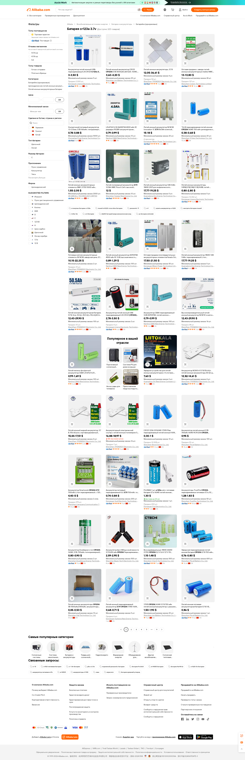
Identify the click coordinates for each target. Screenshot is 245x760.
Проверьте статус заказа (191, 700)
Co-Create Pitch (38, 695)
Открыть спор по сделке (154, 700)
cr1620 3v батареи (197, 666)
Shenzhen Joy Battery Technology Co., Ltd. (122, 80)
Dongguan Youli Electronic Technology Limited (122, 501)
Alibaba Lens (45, 737)
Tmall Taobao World (110, 748)
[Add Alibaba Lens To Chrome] (70, 737)
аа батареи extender (146, 214)
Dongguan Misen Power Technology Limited (160, 141)
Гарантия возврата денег (79, 695)
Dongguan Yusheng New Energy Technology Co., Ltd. (122, 619)
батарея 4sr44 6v (177, 666)
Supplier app (128, 737)
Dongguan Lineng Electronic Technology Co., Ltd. (84, 84)
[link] (241, 735)
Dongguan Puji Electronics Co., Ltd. (158, 506)
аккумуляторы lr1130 (80, 672)
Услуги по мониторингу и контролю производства (84, 713)
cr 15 (34, 666)
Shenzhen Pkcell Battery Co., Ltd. (194, 445)
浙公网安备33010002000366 (164, 756)
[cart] (173, 10)
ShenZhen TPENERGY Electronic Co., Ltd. (160, 81)
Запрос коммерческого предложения (122, 698)
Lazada (122, 748)
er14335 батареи (157, 666)
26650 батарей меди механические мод (116, 214)
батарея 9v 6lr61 (138, 666)
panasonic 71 (134, 208)
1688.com (96, 748)
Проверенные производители (118, 693)
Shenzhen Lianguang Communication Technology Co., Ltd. (84, 504)
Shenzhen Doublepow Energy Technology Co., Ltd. (84, 561)
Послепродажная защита (79, 707)
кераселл (110, 672)
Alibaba (70, 24)
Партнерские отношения (191, 709)
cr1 (147, 208)
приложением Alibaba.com (163, 737)
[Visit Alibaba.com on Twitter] (192, 719)
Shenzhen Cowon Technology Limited (196, 84)
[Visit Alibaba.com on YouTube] (202, 719)
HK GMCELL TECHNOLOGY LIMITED (82, 196)
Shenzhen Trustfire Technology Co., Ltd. (197, 501)
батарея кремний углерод (130, 672)
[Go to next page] (162, 629)
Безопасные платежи (78, 690)
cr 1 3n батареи (74, 666)
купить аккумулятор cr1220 (166, 208)
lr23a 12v (74, 214)
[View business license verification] (145, 756)
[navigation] (46, 327)
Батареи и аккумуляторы (122, 24)
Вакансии (36, 705)
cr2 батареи (89, 214)
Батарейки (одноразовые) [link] (146, 24)
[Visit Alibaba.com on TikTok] (208, 719)
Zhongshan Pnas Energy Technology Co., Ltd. (84, 138)
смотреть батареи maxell (192, 208)
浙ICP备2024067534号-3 (188, 756)
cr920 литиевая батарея (52, 666)
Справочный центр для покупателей (159, 690)
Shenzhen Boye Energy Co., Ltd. (156, 445)
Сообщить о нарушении (153, 717)
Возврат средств (151, 705)
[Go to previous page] (121, 629)
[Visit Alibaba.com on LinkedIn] (187, 719)
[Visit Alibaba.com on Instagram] (197, 719)
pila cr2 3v (91, 666)
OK (59, 100)
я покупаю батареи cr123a (80, 208)
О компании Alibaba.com (42, 685)
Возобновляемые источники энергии (92, 24)
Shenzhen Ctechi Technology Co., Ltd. (159, 561)
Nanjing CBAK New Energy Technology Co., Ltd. (122, 138)
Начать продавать (188, 695)
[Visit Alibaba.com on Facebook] (182, 719)
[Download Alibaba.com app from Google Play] (204, 737)
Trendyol (149, 748)
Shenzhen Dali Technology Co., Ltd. (82, 615)
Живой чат (148, 695)
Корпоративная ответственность (45, 700)
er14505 (63, 672)
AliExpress (86, 748)
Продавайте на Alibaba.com (192, 690)
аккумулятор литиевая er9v (43, 672)
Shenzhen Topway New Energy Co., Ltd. (121, 196)
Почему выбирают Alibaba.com (44, 690)
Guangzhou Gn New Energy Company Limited (160, 381)
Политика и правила (77, 719)
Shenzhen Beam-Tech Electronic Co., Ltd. (122, 561)
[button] (139, 9)
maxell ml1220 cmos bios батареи (110, 208)
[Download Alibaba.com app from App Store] (185, 737)
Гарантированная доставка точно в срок (83, 701)
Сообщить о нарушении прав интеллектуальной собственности (158, 710)
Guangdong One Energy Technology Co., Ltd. (160, 196)
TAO (142, 748)
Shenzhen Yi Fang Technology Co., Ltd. (196, 138)
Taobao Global (133, 748)
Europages (159, 748)
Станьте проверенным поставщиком (196, 705)
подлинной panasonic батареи (113, 666)
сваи (97, 672)
